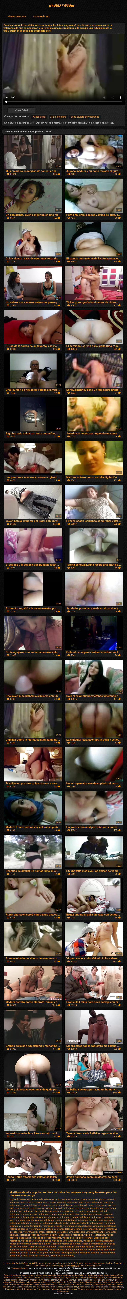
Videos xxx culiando (13, 1277)
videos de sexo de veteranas (78, 1237)
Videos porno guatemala (104, 1284)
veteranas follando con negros (25, 1223)
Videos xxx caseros (43, 1277)
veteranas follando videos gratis (86, 1223)
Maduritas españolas (113, 1275)
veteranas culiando (73, 1214)
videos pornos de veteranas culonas (80, 1252)
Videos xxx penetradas (14, 1280)
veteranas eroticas (48, 1217)
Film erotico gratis (42, 1266)
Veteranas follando (63, 4)
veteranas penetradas (104, 1226)
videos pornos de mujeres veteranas (40, 1252)
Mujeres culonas (72, 1277)
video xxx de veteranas (71, 1234)
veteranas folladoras (66, 1220)
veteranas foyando (52, 1226)
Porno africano (43, 1289)
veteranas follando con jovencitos (95, 1220)
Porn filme (113, 1263)
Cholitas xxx (28, 1277)
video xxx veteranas (94, 1234)
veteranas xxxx (77, 1231)
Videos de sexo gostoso (90, 1266)
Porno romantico (66, 1284)
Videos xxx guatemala (46, 1275)
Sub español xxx (58, 1289)
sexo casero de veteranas (85, 116)
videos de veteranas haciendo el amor (29, 1243)
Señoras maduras (41, 1287)
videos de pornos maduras (47, 1237)
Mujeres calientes (93, 1282)
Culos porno (63, 1291)
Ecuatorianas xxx (86, 1287)
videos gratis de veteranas (42, 1246)
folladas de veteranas (43, 1199)
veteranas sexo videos (41, 1229)
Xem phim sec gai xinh (63, 1263)
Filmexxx (55, 1266)
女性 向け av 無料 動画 (69, 1266)
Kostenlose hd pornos (83, 1263)
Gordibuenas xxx (50, 1284)
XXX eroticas (18, 1282)
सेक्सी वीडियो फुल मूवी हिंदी (25, 1263)
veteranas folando (44, 1220)
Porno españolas (85, 1280)
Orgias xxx (72, 1289)
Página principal (17, 16)
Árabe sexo (39, 116)
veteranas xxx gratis (33, 1231)
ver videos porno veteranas (89, 1208)
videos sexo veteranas (62, 1255)
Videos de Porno (64, 1282)
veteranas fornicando (30, 1226)
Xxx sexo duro (58, 116)
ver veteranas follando (61, 1205)
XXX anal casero (32, 1280)
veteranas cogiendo (63, 1211)
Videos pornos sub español (93, 1277)
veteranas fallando (24, 1220)
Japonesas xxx (70, 1287)
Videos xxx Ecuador (112, 1289)
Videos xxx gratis (48, 1282)
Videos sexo (78, 1282)
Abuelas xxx (58, 1277)
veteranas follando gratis (55, 1223)
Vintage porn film (101, 1263)
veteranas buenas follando (38, 1211)
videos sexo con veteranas (35, 1255)
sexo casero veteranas (90, 1202)
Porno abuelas (101, 1287)
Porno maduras (64, 1275)
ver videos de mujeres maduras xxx (92, 1205)
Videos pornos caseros (31, 1284)
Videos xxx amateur (67, 1280)
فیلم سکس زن (9, 1263)
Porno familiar (56, 1287)
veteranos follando (29, 1234)
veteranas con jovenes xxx (23, 1214)
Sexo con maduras (12, 1275)
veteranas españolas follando (75, 1217)
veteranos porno (49, 1234)
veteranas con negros (50, 1214)
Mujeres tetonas (116, 1287)
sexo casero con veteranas (34, 1202)
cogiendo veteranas (20, 1199)
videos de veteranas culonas (67, 1240)
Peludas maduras (13, 1289)
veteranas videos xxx (94, 1229)
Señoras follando (12, 1284)
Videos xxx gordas (114, 1277)
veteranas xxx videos (57, 1231)
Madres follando (79, 1275)
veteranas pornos (19, 1229)
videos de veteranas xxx (94, 1243)
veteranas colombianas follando (91, 1211)
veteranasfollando (95, 1231)
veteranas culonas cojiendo (98, 1214)
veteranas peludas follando (77, 1226)
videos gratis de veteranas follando (76, 1246)
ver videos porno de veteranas (58, 1208)
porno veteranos (89, 1199)
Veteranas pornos (49, 1280)
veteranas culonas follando (24, 1217)
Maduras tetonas (95, 1275)
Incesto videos (28, 1275)
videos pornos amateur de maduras (68, 1249)
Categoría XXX (41, 16)
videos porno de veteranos (34, 1249)
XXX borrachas (29, 1289)
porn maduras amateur (67, 1199)
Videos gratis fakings (103, 1280)
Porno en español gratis (112, 1282)
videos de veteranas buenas (36, 1240)
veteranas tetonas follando (68, 1229)
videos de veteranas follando (99, 1240)
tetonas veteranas (38, 1205)
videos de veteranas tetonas (65, 1243)
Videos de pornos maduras (90, 1289)
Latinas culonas (32, 1282)
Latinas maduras (24, 1287)
